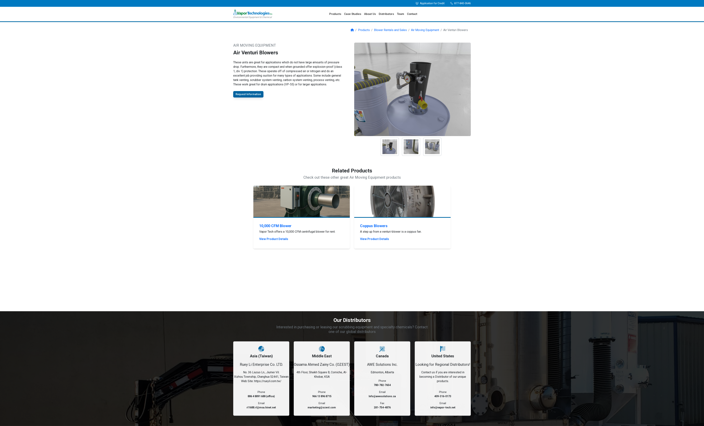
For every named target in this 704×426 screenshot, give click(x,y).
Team (400, 14)
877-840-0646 (462, 3)
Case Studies (352, 14)
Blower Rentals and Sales (390, 30)
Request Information (248, 94)
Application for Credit (432, 3)
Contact (412, 14)
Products (335, 14)
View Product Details (273, 239)
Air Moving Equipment (425, 30)
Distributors (386, 14)
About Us (370, 14)
